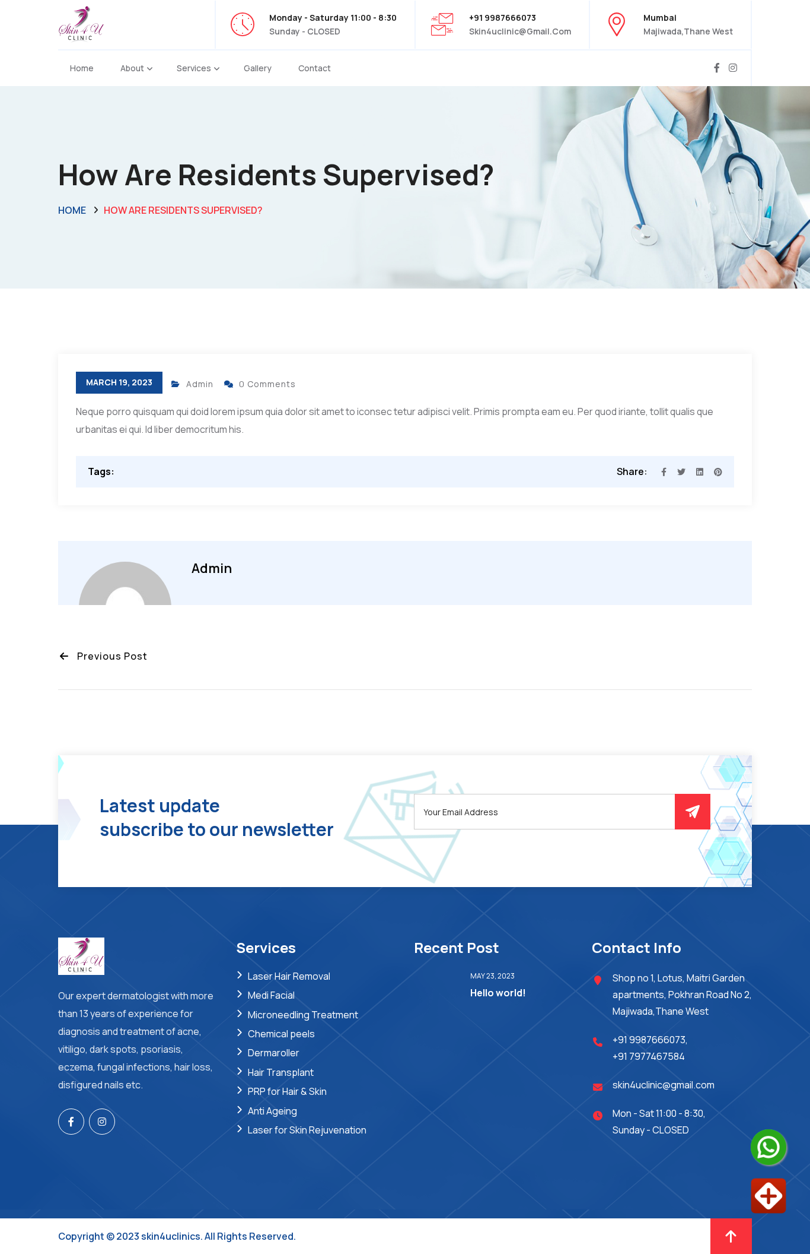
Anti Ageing (272, 1110)
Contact (314, 68)
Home (82, 68)
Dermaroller (273, 1052)
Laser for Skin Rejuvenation (307, 1129)
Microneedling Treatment (303, 1014)
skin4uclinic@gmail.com (520, 31)
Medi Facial (271, 995)
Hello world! (498, 992)
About (132, 68)
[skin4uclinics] (81, 23)
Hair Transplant (281, 1072)
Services (194, 68)
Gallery (258, 68)
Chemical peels (281, 1033)
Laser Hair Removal (289, 976)
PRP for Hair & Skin (287, 1091)
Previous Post (109, 656)
